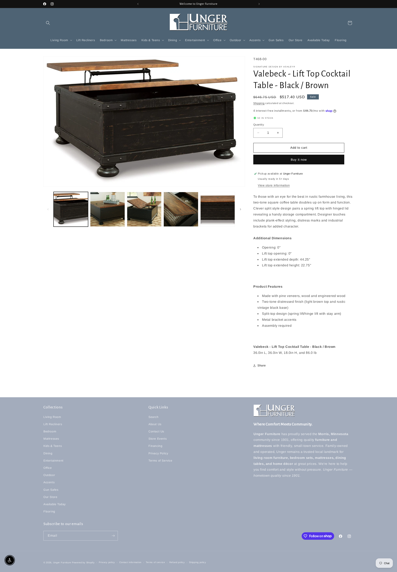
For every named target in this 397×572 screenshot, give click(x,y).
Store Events (157, 438)
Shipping (259, 103)
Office (47, 467)
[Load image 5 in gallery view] (217, 209)
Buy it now (299, 159)
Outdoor (49, 475)
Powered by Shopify (83, 562)
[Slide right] (240, 209)
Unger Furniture (62, 562)
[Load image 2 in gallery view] (107, 209)
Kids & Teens (52, 446)
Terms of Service (160, 460)
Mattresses (51, 438)
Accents (49, 482)
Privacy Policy (158, 453)
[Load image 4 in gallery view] (181, 209)
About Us (154, 424)
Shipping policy (197, 562)
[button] (48, 23)
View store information (274, 185)
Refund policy (177, 562)
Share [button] (261, 365)
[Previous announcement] (137, 4)
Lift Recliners (52, 424)
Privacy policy (107, 562)
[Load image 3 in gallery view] (144, 209)
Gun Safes (50, 489)
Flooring (49, 511)
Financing (155, 446)
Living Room (52, 417)
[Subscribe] (113, 536)
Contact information (130, 562)
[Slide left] (48, 209)
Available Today (54, 504)
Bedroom (49, 431)
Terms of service (155, 562)
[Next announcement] (259, 4)
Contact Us (156, 431)
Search (153, 417)
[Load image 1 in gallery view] (71, 209)
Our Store (50, 497)
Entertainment (53, 460)
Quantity (258, 124)
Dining (48, 453)
